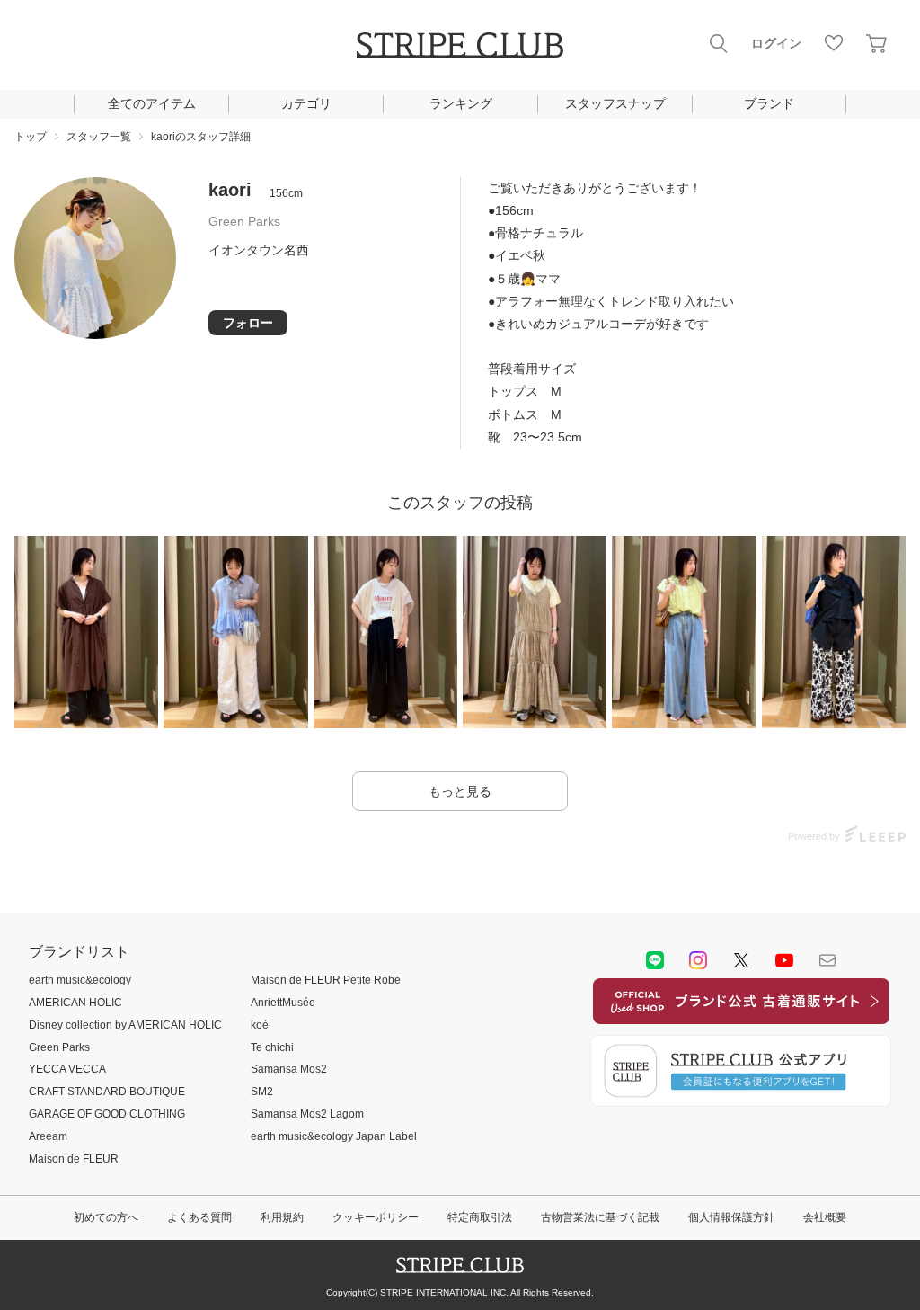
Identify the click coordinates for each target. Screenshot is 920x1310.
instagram (698, 960)
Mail (827, 960)
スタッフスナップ (615, 103)
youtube (784, 960)
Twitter (741, 960)
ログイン (776, 43)
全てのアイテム (152, 103)
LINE (655, 960)
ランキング (460, 103)
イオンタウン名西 (258, 250)
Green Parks (244, 221)
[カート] (877, 43)
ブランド (769, 103)
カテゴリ (306, 103)
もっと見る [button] (460, 791)
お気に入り (834, 43)
